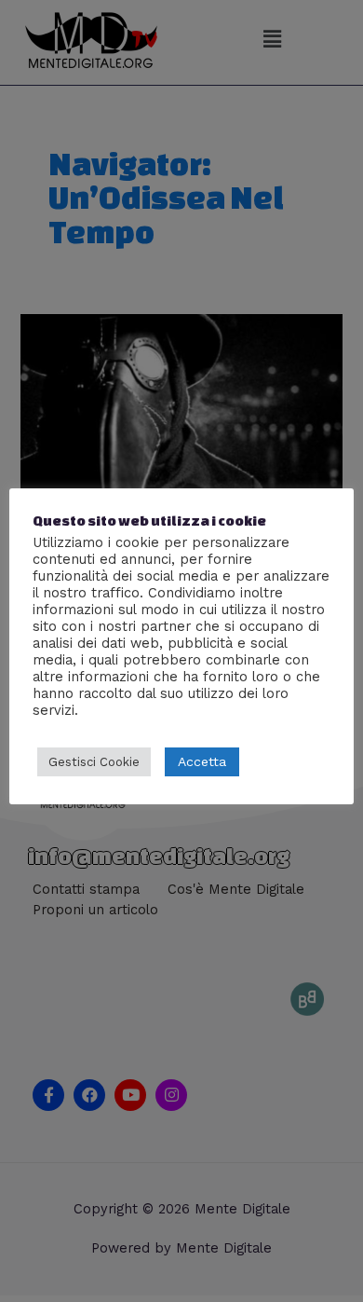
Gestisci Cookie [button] (94, 762)
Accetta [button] (202, 761)
